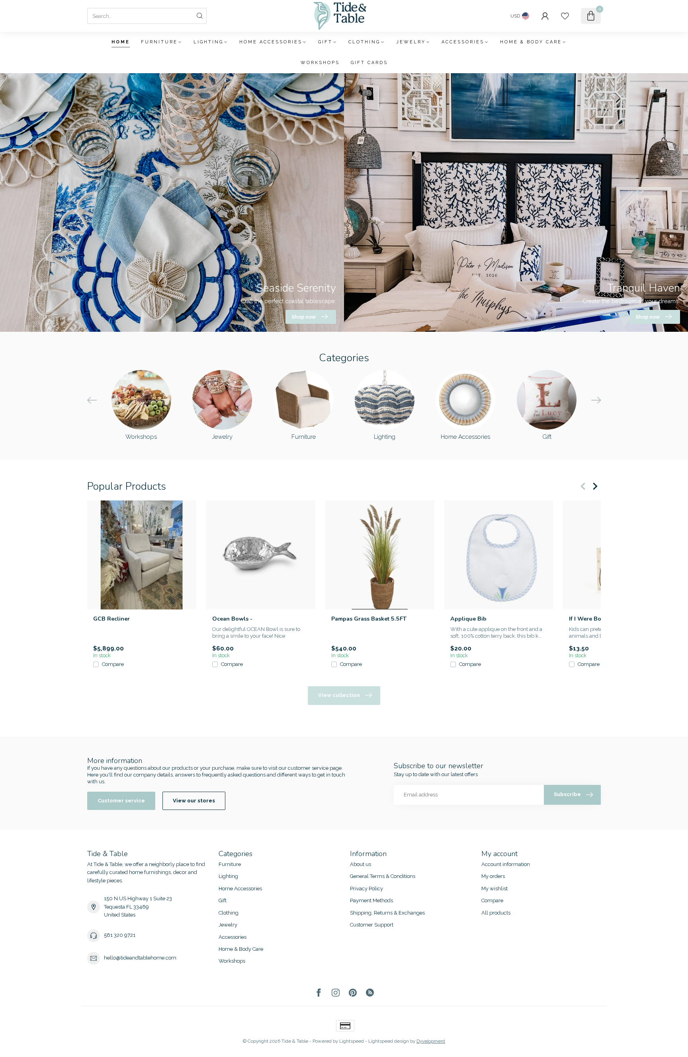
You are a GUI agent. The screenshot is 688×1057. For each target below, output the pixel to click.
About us (360, 864)
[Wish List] (565, 16)
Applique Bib (468, 618)
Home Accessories (270, 42)
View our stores (194, 801)
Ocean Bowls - (232, 618)
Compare (113, 664)
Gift (325, 42)
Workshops (320, 62)
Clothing (364, 42)
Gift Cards (369, 62)
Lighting (208, 42)
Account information (505, 864)
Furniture (159, 42)
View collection (339, 695)
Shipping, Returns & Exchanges (387, 913)
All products (495, 913)
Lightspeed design (388, 1041)
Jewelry (411, 42)
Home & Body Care (531, 42)
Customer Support (371, 925)
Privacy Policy (366, 889)
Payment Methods (371, 900)
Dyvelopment (430, 1041)
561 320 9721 (119, 935)
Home (120, 42)
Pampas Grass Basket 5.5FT (369, 618)
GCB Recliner (111, 618)
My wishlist (494, 889)
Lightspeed (351, 1041)
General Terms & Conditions (382, 876)
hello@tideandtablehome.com (140, 958)
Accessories (463, 42)
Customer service (121, 801)
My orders (493, 876)
